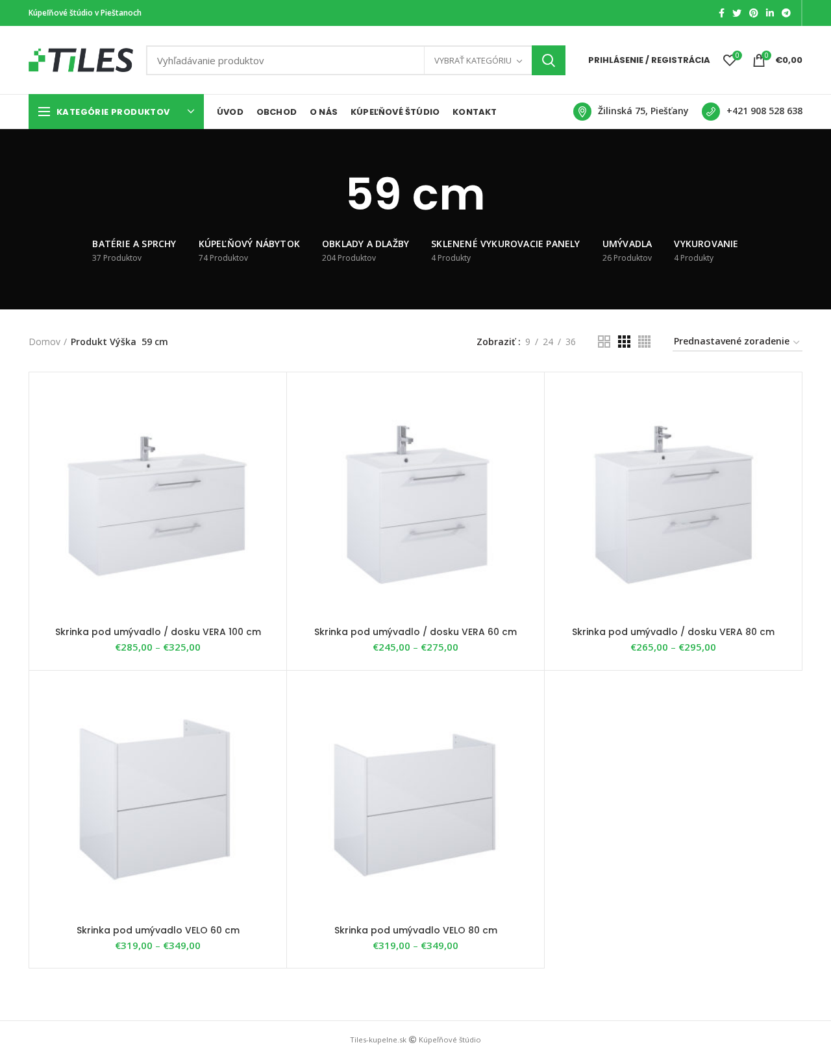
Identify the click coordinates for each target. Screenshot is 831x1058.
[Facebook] (721, 13)
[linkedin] (770, 13)
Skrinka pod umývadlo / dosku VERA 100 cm (158, 632)
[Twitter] (736, 13)
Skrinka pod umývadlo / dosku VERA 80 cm (673, 632)
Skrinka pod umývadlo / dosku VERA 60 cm (415, 632)
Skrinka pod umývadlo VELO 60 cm (158, 930)
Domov (44, 341)
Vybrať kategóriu (473, 60)
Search (548, 60)
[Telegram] (786, 13)
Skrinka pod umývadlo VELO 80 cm (415, 930)
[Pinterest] (753, 13)
